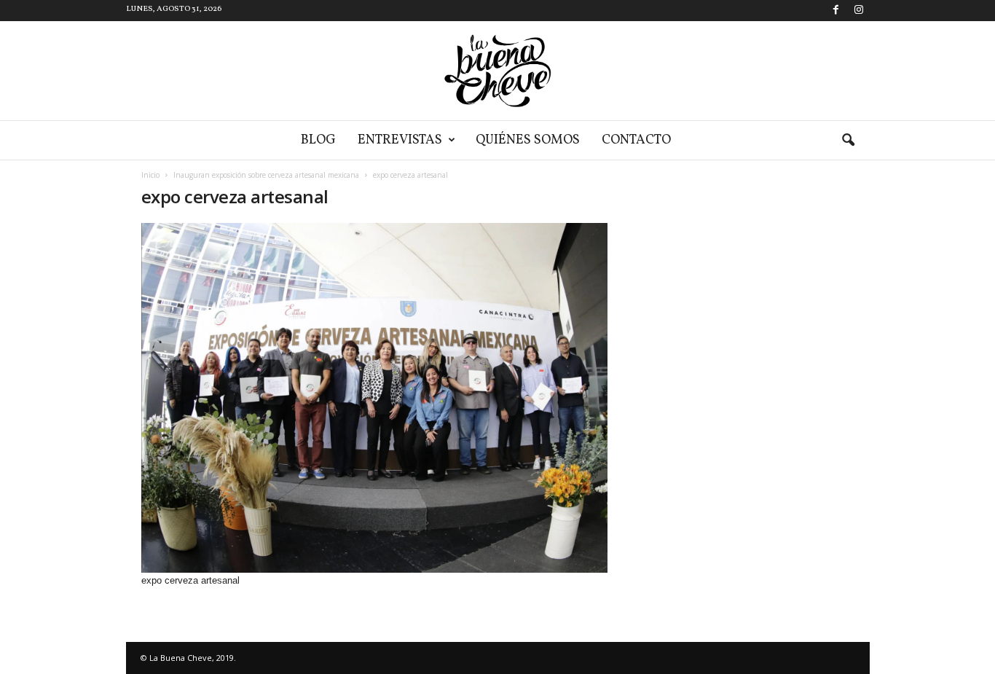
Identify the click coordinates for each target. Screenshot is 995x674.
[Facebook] (836, 10)
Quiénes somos (528, 140)
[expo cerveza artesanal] (374, 398)
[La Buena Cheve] (497, 70)
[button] (848, 141)
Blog (318, 140)
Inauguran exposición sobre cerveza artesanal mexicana (266, 175)
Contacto (636, 140)
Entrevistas (400, 140)
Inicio (150, 175)
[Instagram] (859, 10)
